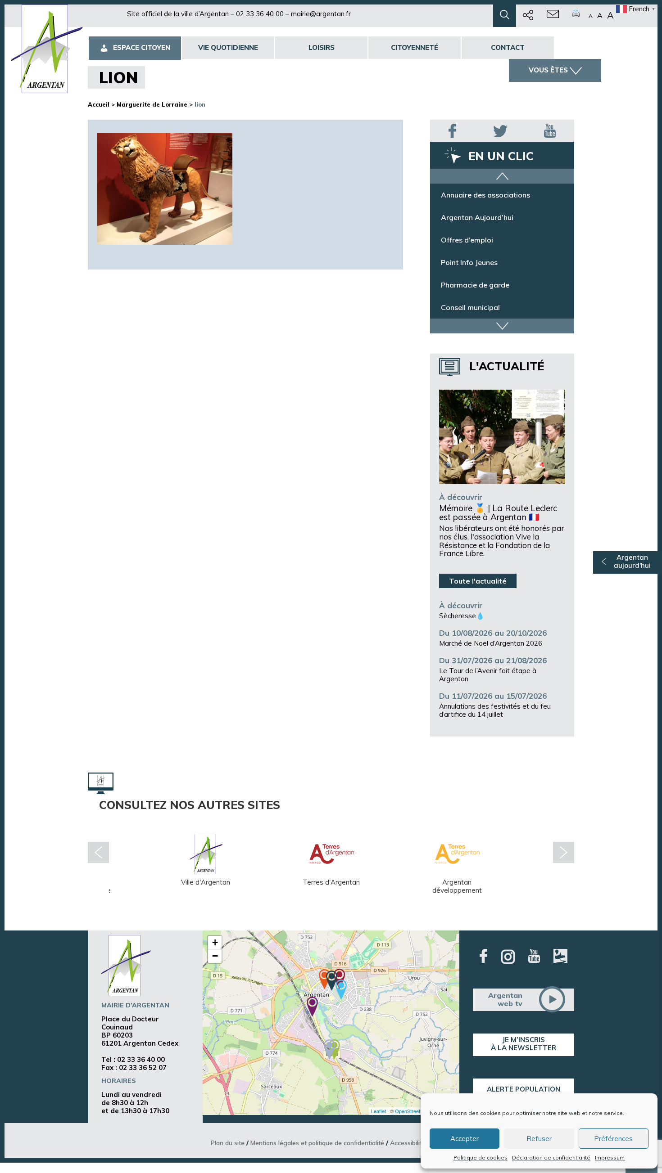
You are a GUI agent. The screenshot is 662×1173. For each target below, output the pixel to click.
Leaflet (378, 1111)
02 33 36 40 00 (260, 13)
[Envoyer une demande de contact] (553, 15)
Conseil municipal (470, 307)
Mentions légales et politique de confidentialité (317, 1142)
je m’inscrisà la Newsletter (523, 1043)
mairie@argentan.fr (321, 13)
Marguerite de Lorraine (152, 104)
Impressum (610, 1157)
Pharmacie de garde (475, 284)
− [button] (215, 956)
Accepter (464, 1138)
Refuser (539, 1138)
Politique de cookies (480, 1157)
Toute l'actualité (478, 580)
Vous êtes (548, 70)
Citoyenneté (414, 47)
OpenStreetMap (412, 1111)
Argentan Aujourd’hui (477, 217)
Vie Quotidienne (228, 47)
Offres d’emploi (467, 239)
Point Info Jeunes (469, 262)
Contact (508, 47)
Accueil (98, 104)
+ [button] (215, 942)
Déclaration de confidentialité (551, 1157)
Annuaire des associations (485, 194)
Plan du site (228, 1142)
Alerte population (523, 1089)
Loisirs (321, 47)
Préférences (613, 1138)
